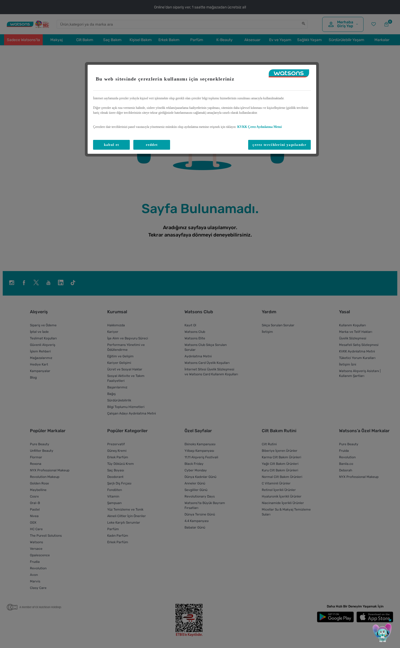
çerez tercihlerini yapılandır (279, 145)
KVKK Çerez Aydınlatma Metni (259, 127)
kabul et (111, 145)
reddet (152, 145)
